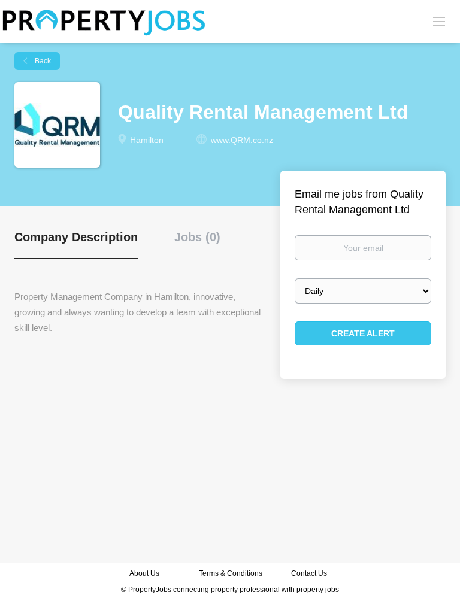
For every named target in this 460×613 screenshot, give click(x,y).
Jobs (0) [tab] (197, 237)
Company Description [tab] (76, 237)
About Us (144, 573)
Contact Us (310, 573)
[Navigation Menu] (439, 21)
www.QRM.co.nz (242, 140)
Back (42, 61)
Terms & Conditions (230, 573)
